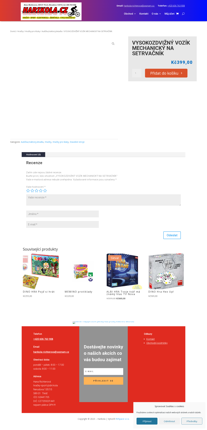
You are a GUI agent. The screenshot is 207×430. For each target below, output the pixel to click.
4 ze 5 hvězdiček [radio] (41, 190)
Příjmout (147, 421)
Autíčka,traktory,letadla (52, 31)
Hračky (20, 31)
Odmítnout (169, 421)
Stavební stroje (77, 141)
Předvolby (192, 421)
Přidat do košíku (164, 73)
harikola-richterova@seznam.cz (139, 6)
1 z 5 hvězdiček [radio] (28, 190)
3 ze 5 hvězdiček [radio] (36, 190)
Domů (13, 31)
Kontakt (143, 14)
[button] (113, 43)
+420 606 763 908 (176, 6)
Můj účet (169, 14)
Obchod (128, 14)
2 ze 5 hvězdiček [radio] (32, 190)
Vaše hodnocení (36, 187)
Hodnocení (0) (33, 154)
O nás (155, 14)
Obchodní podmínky (157, 343)
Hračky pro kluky (32, 31)
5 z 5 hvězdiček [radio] (45, 190)
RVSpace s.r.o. (122, 418)
